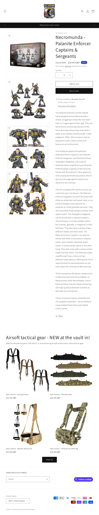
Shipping (68, 66)
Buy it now (74, 91)
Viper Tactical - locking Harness (17, 395)
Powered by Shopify (29, 509)
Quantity (59, 70)
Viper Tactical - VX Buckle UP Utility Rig (64, 449)
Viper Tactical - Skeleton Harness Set (19, 449)
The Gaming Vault (16, 509)
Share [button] (60, 316)
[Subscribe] (46, 479)
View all (49, 459)
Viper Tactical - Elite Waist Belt (61, 395)
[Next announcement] (94, 25)
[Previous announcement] (4, 25)
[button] (5, 11)
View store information (67, 106)
